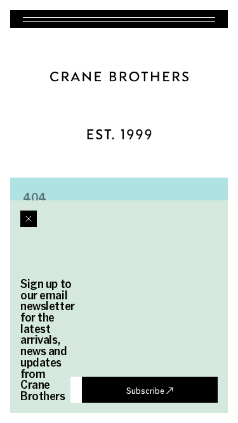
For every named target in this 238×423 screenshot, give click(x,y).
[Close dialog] (28, 219)
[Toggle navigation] (119, 19)
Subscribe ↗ (149, 390)
